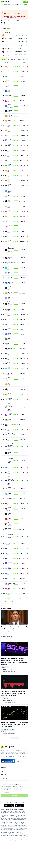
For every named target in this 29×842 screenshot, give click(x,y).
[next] (23, 598)
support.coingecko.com (11, 17)
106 (20, 598)
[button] (14, 738)
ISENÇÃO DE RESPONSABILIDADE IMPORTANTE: (12, 809)
